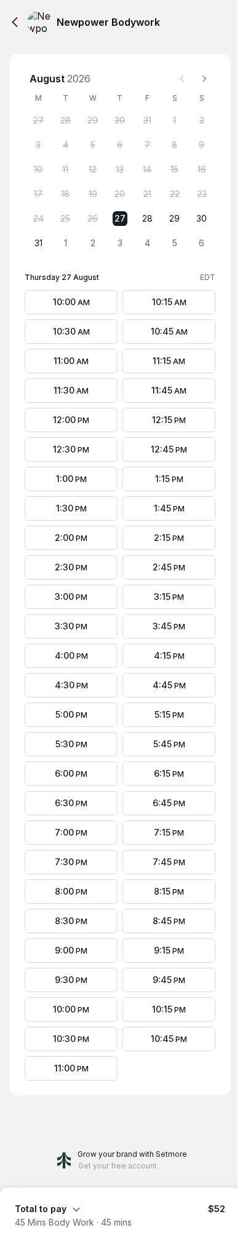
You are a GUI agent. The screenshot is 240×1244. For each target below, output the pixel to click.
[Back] (14, 22)
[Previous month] (182, 78)
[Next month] (204, 78)
